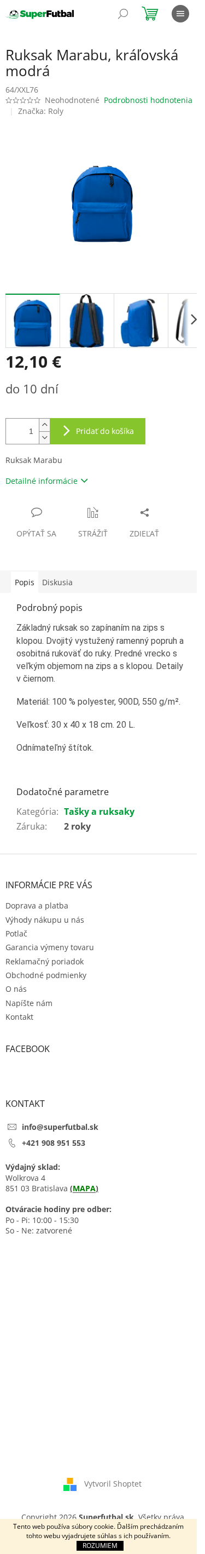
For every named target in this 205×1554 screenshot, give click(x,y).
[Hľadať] (123, 14)
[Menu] (180, 14)
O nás (16, 989)
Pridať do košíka (105, 431)
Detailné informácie (41, 481)
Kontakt (19, 1017)
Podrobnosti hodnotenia (148, 100)
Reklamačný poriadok (44, 961)
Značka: (40, 111)
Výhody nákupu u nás (44, 920)
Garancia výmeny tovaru (49, 947)
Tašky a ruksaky (99, 811)
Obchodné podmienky (45, 975)
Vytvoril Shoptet (113, 1483)
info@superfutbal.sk (60, 1127)
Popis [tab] (24, 582)
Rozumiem (100, 1545)
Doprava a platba (36, 905)
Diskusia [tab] (57, 582)
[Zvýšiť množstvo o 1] (44, 425)
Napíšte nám (28, 1003)
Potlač (16, 933)
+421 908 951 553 (53, 1143)
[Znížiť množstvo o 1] (44, 437)
